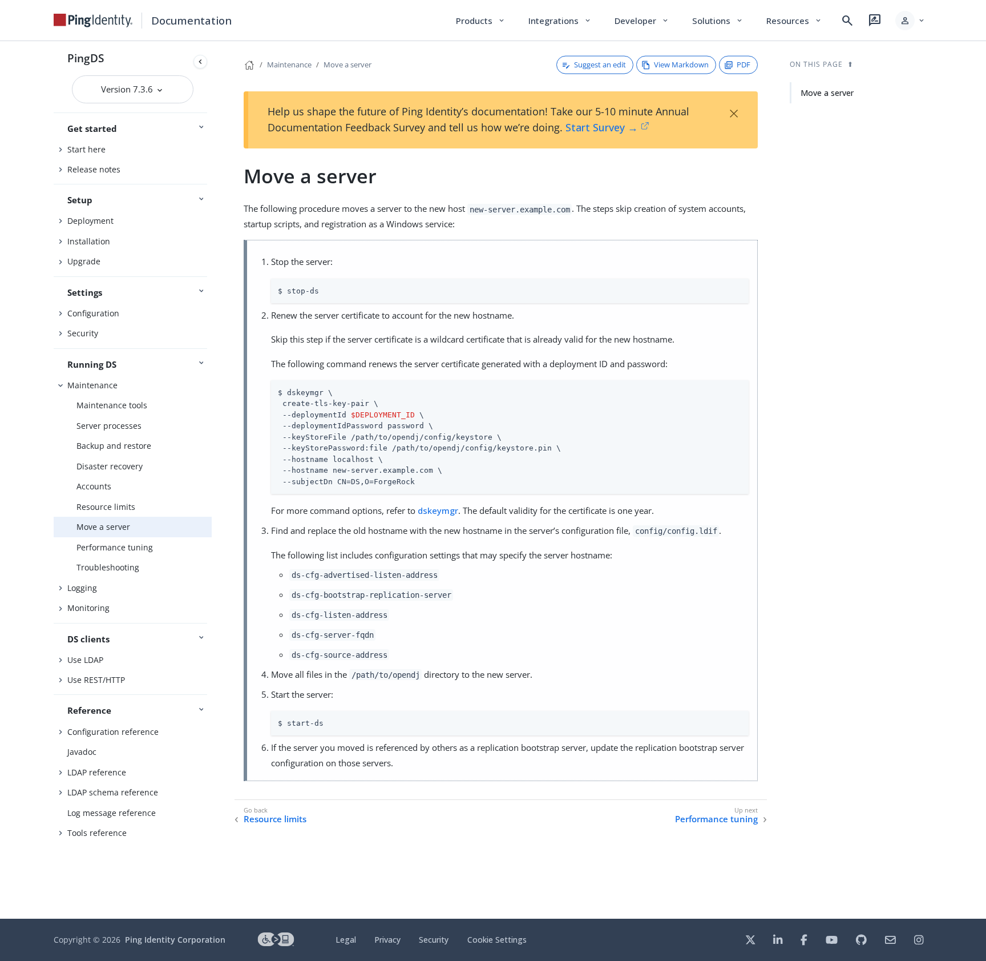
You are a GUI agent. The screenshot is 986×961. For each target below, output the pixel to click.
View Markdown (681, 64)
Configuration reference (113, 731)
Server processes (109, 425)
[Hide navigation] (200, 62)
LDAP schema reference (112, 792)
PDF (743, 64)
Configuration (93, 313)
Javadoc (81, 751)
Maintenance (92, 385)
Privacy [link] (387, 939)
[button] (910, 21)
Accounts (93, 486)
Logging (82, 587)
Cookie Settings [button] (497, 939)
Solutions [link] (717, 20)
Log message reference (111, 812)
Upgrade (83, 261)
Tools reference (97, 832)
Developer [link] (642, 20)
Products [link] (481, 20)
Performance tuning (114, 547)
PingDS (85, 58)
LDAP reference (96, 772)
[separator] (211, 480)
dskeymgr (438, 510)
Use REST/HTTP (96, 679)
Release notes (93, 169)
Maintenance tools (111, 405)
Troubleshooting (107, 567)
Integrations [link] (560, 20)
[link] (93, 20)
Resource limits (105, 506)
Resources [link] (794, 20)
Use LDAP (85, 659)
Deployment (90, 220)
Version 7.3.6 (128, 89)
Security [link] (433, 939)
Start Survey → (601, 127)
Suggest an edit (600, 64)
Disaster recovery (109, 466)
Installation (88, 241)
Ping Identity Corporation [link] (175, 939)
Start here (86, 149)
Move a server (103, 526)
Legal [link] (346, 939)
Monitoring (88, 607)
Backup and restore (113, 445)
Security (82, 333)
